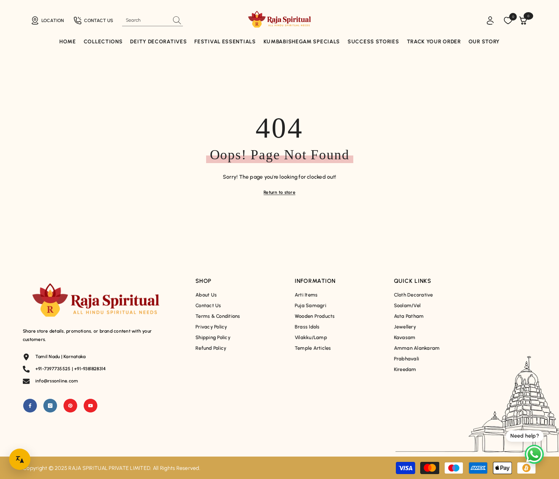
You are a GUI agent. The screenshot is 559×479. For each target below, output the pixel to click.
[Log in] (490, 20)
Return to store (279, 192)
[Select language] (19, 459)
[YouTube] (90, 405)
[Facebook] (30, 405)
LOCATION (52, 20)
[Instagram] (50, 405)
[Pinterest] (70, 405)
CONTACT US (98, 20)
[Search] (152, 20)
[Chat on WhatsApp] (534, 454)
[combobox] (145, 20)
